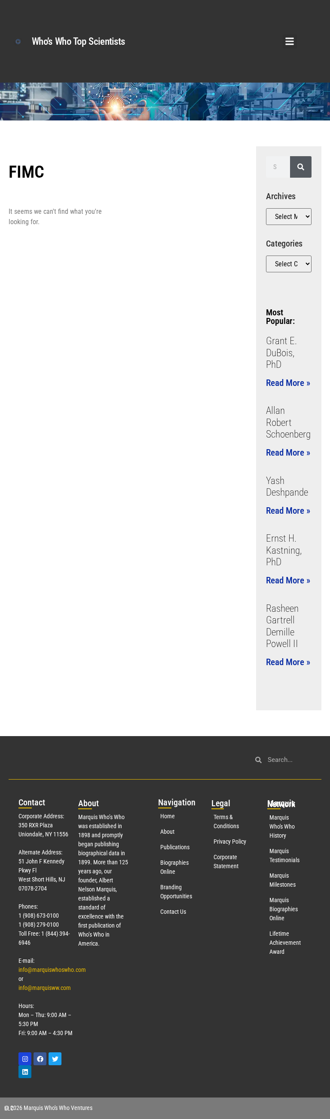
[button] (290, 41)
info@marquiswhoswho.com (52, 969)
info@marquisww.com (44, 987)
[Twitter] (55, 1058)
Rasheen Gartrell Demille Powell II (282, 626)
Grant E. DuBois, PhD (281, 352)
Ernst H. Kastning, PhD (284, 550)
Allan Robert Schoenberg (288, 422)
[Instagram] (24, 1058)
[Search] (301, 167)
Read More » (288, 383)
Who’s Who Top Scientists (78, 41)
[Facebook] (40, 1058)
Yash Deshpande (287, 487)
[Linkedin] (24, 1071)
